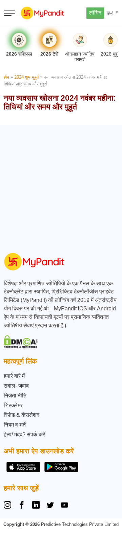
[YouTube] (64, 506)
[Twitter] (50, 506)
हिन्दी (111, 13)
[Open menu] (9, 13)
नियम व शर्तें (15, 425)
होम (6, 77)
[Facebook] (21, 506)
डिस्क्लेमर (13, 405)
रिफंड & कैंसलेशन (21, 415)
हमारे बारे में (14, 376)
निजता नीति (15, 395)
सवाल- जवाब (16, 386)
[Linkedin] (35, 506)
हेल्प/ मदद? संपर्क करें (24, 434)
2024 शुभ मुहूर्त (26, 77)
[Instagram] (9, 506)
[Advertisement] (61, 186)
